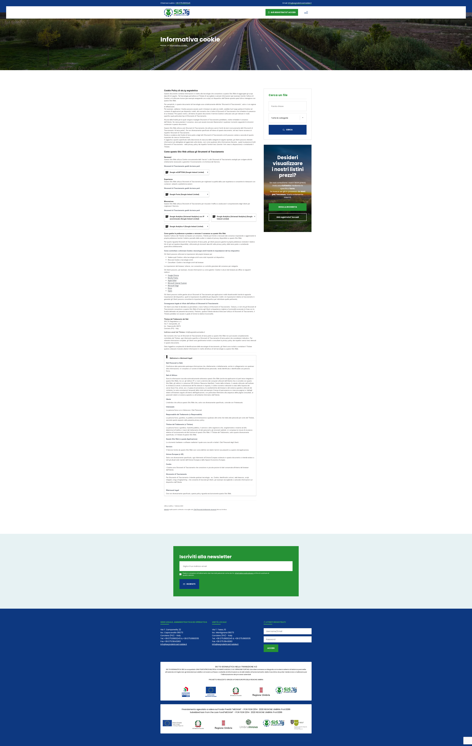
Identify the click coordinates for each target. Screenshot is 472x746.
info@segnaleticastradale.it (300, 3)
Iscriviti (190, 584)
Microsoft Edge (173, 285)
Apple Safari (172, 280)
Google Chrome (173, 275)
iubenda (166, 509)
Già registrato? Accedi (283, 12)
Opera (170, 291)
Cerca (289, 129)
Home (163, 45)
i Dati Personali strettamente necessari (204, 509)
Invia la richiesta (287, 207)
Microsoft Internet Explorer (177, 283)
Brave (170, 288)
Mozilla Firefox (173, 278)
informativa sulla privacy (244, 573)
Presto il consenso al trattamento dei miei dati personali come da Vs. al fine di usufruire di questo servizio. (226, 574)
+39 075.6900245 (182, 3)
